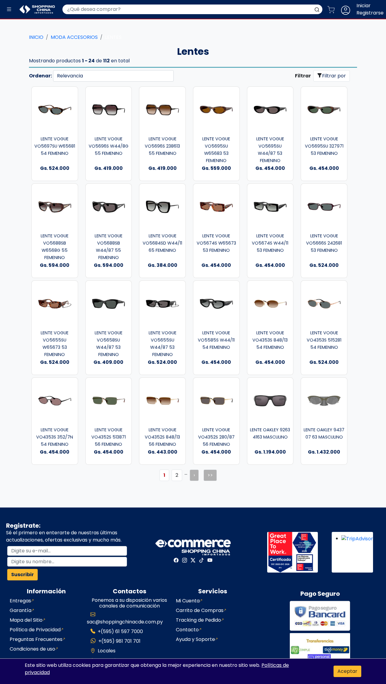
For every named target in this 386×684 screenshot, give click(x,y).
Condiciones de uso (32, 648)
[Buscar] (317, 9)
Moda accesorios (74, 37)
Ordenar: (40, 75)
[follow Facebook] (176, 560)
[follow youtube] (210, 560)
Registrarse (370, 12)
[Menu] (9, 9)
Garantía (20, 610)
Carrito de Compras (199, 610)
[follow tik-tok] (201, 560)
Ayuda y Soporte (195, 639)
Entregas (20, 600)
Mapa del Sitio (26, 620)
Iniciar (363, 5)
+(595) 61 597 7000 (120, 631)
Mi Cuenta (188, 600)
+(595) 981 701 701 (119, 641)
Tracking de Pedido (198, 620)
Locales (106, 650)
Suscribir (22, 574)
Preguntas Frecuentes (36, 639)
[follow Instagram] (185, 560)
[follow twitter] (193, 560)
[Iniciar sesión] (348, 9)
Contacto (187, 629)
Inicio (36, 37)
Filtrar (303, 75)
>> (210, 475)
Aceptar (347, 671)
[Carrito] (333, 9)
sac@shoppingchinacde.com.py (125, 621)
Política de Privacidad (35, 629)
